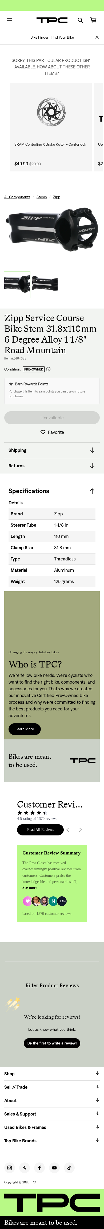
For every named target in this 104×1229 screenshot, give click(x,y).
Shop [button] (9, 1073)
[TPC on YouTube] (54, 1167)
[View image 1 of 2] (17, 285)
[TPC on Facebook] (39, 1167)
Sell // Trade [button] (15, 1087)
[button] (97, 37)
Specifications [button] (29, 490)
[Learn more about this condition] (48, 369)
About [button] (10, 1100)
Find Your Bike (62, 37)
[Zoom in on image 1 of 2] (52, 232)
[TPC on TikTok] (69, 1167)
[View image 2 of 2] (45, 285)
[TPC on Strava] (24, 1167)
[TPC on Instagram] (9, 1167)
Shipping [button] (17, 450)
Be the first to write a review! (52, 1043)
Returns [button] (17, 465)
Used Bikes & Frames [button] (25, 1127)
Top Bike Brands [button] (20, 1140)
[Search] (80, 20)
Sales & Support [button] (20, 1113)
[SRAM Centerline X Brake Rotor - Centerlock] (50, 112)
